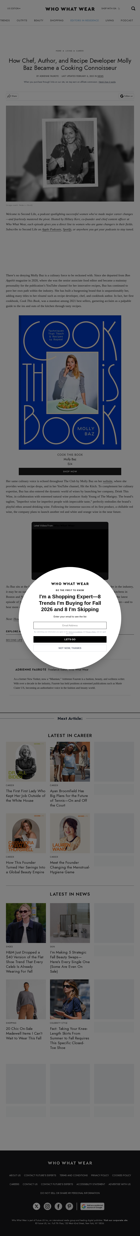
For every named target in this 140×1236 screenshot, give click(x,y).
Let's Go (69, 639)
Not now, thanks (70, 648)
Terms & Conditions (75, 632)
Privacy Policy (91, 632)
